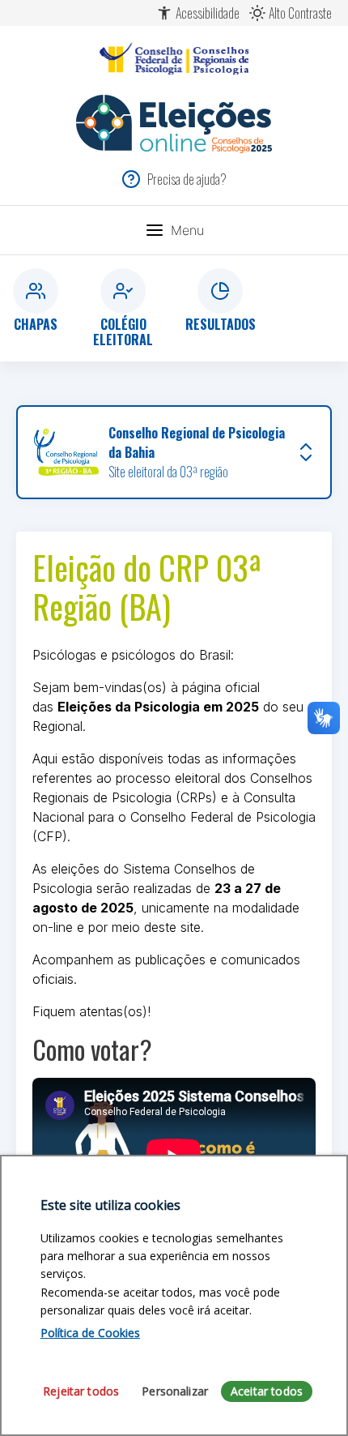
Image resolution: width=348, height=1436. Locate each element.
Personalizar (175, 1391)
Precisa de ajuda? (187, 179)
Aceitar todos (267, 1391)
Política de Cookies (90, 1332)
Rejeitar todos (81, 1391)
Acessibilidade (208, 13)
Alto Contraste (300, 13)
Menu (187, 230)
